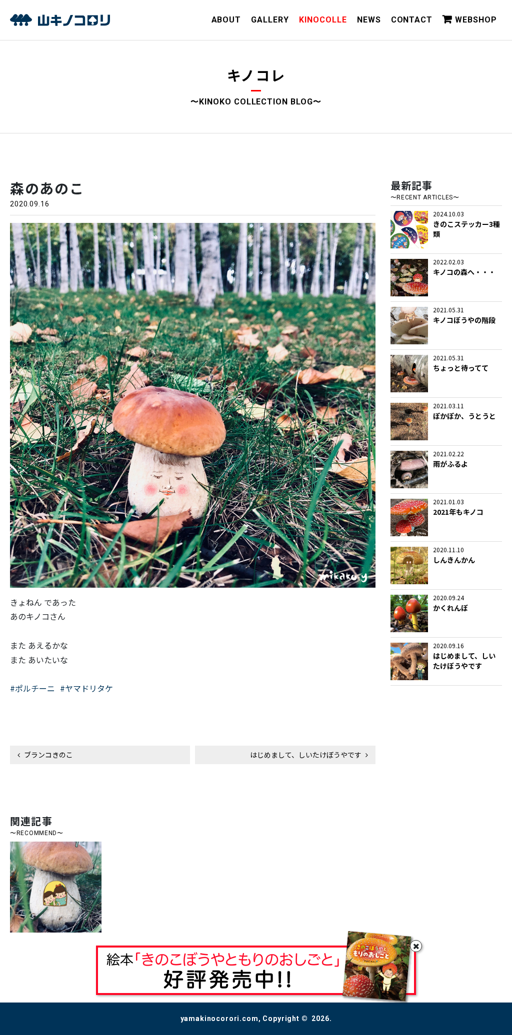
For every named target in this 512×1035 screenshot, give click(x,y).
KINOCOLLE (323, 19)
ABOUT (227, 19)
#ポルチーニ (32, 688)
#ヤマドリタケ (86, 688)
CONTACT (412, 19)
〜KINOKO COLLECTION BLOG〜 (256, 101)
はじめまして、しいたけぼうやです (306, 755)
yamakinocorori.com (219, 1019)
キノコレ (256, 75)
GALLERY (270, 19)
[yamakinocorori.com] (60, 20)
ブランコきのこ (47, 755)
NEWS (369, 19)
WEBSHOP (476, 19)
